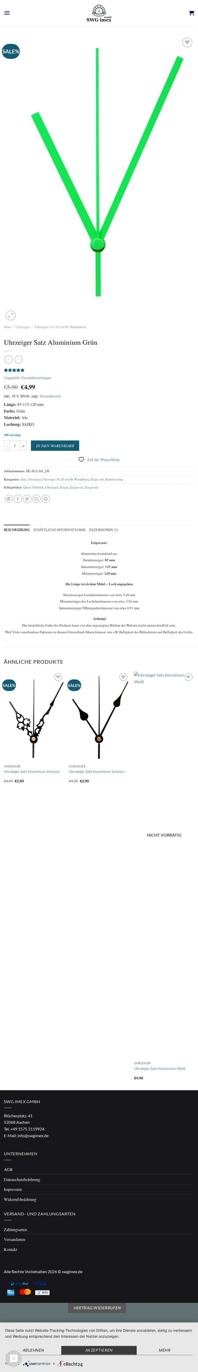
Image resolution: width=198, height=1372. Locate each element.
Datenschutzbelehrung (22, 1179)
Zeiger (64, 487)
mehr (164, 1350)
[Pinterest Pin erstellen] (46, 499)
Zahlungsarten (15, 1229)
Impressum (13, 1189)
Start (7, 327)
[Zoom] (11, 315)
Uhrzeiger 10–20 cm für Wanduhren (60, 327)
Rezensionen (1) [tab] (103, 530)
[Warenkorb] (191, 13)
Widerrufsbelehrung (20, 1199)
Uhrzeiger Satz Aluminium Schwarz (32, 771)
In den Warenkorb (55, 445)
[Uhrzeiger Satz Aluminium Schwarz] (34, 717)
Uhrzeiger (22, 327)
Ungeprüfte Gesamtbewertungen (27, 377)
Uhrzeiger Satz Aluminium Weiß (159, 1068)
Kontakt (10, 1249)
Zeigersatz (92, 487)
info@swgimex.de (33, 1135)
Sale (23, 479)
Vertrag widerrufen (97, 1307)
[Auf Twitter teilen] (27, 499)
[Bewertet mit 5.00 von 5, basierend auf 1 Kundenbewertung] (99, 370)
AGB (8, 1169)
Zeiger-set (76, 487)
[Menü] (7, 12)
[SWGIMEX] (99, 13)
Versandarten (14, 1239)
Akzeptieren (99, 1350)
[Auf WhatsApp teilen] (8, 499)
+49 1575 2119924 (27, 1128)
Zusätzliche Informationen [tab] (59, 530)
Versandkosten (50, 396)
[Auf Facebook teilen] (18, 499)
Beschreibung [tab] (17, 530)
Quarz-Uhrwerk (33, 487)
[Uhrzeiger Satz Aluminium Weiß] (164, 865)
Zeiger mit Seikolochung (106, 479)
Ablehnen (33, 1350)
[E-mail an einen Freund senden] (36, 499)
